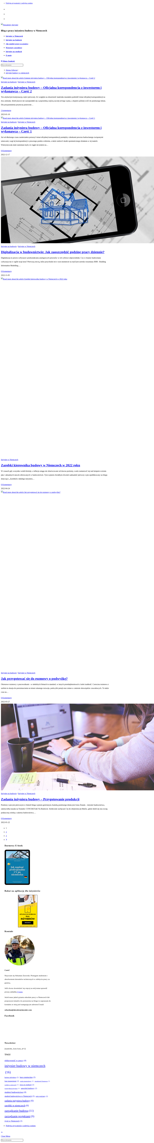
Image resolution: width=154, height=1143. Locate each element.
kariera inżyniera (12, 1077)
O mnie (20, 992)
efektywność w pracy (15, 1060)
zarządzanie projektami (19, 1116)
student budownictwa (15, 1092)
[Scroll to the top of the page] (2, 1132)
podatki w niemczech (12, 1085)
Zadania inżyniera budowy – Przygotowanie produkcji (40, 799)
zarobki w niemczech (17, 1105)
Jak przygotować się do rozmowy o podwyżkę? (34, 678)
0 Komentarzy (6, 151)
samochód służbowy (29, 1088)
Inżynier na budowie (9, 82)
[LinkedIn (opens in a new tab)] (7, 18)
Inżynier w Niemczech (26, 82)
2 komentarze (6, 110)
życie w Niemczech (13, 1121)
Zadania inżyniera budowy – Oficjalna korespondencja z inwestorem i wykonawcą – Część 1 (51, 129)
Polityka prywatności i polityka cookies (19, 3)
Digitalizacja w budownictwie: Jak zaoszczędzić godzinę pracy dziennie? (52, 252)
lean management (12, 1081)
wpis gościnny (42, 1096)
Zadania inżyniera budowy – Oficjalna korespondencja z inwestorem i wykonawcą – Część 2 (51, 89)
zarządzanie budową (19, 1110)
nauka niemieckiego (27, 1081)
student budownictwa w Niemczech (20, 1096)
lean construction (27, 1077)
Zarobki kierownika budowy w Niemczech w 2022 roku (40, 465)
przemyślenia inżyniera (12, 1088)
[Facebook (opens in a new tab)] (7, 9)
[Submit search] (24, 1140)
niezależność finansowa (42, 1081)
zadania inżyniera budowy (19, 1100)
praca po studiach (27, 1085)
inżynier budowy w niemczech (17, 73)
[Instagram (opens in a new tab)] (7, 14)
